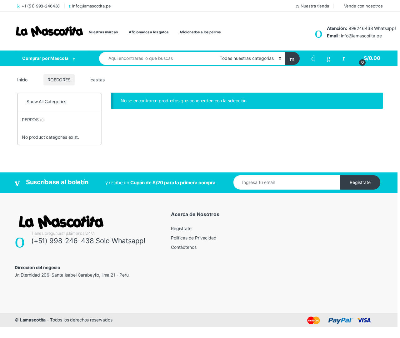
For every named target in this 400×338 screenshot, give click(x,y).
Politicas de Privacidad (194, 237)
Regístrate (181, 228)
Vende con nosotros (363, 5)
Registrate (360, 182)
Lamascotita (33, 319)
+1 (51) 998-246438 (41, 5)
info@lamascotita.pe (91, 5)
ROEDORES (59, 79)
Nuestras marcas (103, 32)
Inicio (22, 79)
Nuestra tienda (315, 5)
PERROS (33, 119)
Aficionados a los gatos (148, 32)
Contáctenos (183, 247)
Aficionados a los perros (200, 32)
